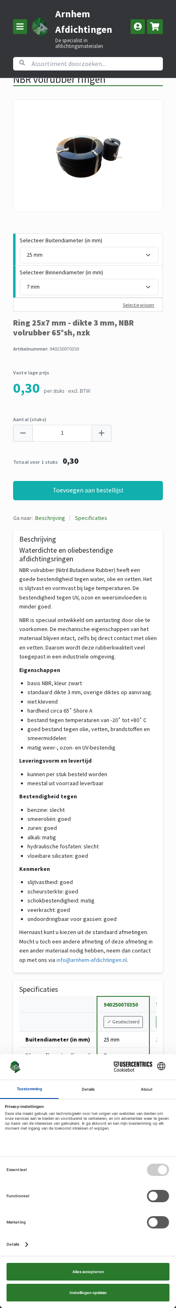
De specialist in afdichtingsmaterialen (79, 43)
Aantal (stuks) (29, 419)
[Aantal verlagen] (23, 433)
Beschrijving (50, 518)
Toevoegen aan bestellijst (88, 490)
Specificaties (91, 518)
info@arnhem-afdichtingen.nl (91, 960)
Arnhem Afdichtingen (83, 21)
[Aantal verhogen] (101, 433)
